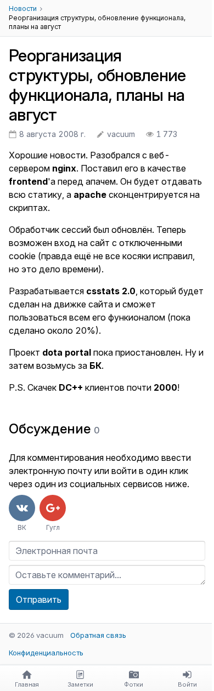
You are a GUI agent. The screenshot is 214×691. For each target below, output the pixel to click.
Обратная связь (98, 635)
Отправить (38, 599)
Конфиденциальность (46, 652)
